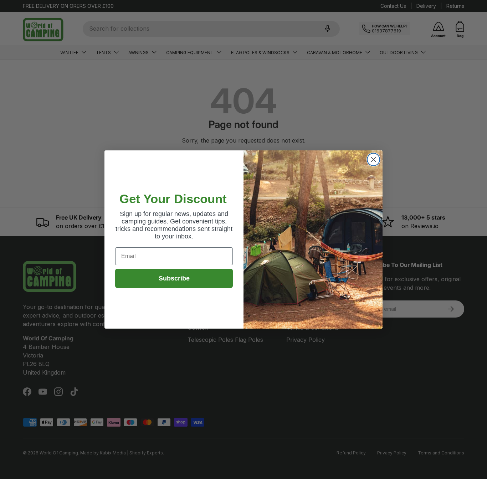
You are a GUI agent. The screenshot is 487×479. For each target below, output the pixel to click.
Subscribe (174, 278)
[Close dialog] (373, 159)
